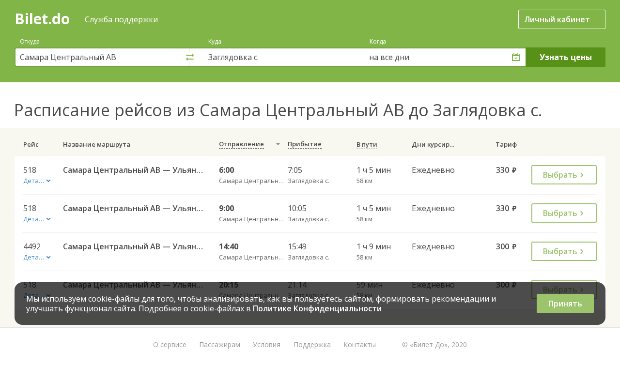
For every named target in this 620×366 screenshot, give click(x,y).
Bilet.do (42, 19)
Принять (565, 303)
